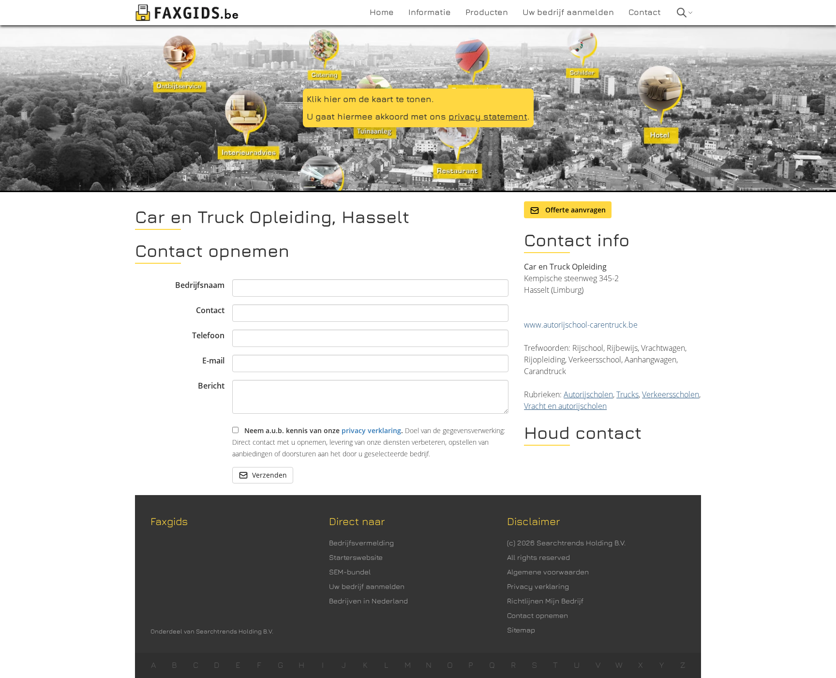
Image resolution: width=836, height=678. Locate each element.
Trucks (627, 394)
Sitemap (521, 630)
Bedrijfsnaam (199, 285)
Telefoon (208, 335)
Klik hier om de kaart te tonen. (370, 99)
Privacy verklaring (538, 586)
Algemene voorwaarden (548, 572)
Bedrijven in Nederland (368, 601)
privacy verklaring (371, 430)
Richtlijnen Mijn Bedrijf (545, 601)
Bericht (211, 385)
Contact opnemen (537, 615)
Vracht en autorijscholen (565, 406)
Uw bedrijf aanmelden (366, 586)
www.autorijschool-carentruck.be (581, 324)
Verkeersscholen (670, 394)
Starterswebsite (356, 557)
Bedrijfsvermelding (361, 543)
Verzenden (269, 475)
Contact (210, 310)
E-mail (213, 360)
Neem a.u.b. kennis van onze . (368, 442)
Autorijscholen (588, 394)
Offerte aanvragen (574, 209)
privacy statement (487, 116)
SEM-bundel (350, 572)
